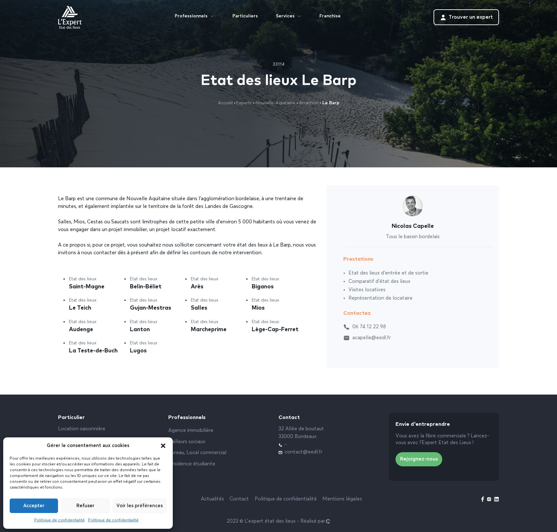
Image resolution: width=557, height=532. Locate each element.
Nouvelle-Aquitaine (275, 103)
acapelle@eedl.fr (371, 338)
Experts (244, 103)
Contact (239, 499)
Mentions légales (342, 499)
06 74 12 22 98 (369, 327)
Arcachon (308, 103)
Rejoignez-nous (419, 459)
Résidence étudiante (191, 464)
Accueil (225, 103)
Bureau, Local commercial (197, 452)
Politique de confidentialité (59, 520)
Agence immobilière (190, 430)
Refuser (85, 505)
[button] (163, 446)
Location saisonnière (81, 429)
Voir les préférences (139, 505)
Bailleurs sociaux (186, 441)
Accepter (33, 505)
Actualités (212, 499)
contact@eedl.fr (303, 452)
